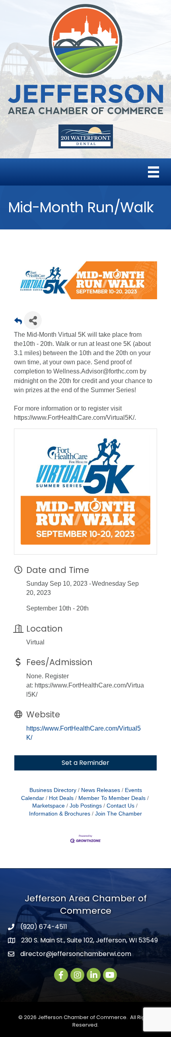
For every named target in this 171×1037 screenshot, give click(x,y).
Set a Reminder (85, 762)
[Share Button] (33, 320)
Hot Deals (61, 798)
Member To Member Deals (112, 798)
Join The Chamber (118, 814)
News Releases (100, 790)
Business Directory (52, 790)
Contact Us (120, 806)
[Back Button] (18, 322)
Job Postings (86, 806)
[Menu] (153, 172)
